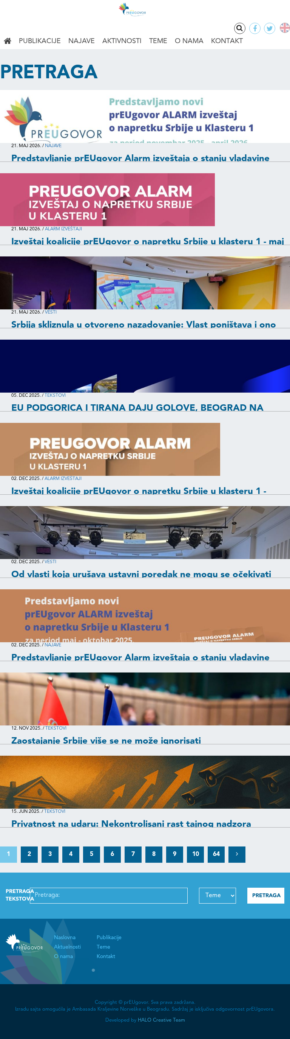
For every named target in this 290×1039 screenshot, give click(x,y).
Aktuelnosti (67, 947)
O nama (189, 41)
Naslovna (7, 41)
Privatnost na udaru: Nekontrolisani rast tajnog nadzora (131, 824)
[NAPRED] (236, 854)
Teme (158, 41)
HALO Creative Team (161, 1020)
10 (195, 854)
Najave (81, 41)
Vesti (51, 312)
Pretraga (239, 28)
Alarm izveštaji (63, 229)
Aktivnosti (122, 41)
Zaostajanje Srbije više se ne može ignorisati (106, 741)
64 (216, 854)
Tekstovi (55, 395)
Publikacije (40, 41)
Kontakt (227, 41)
